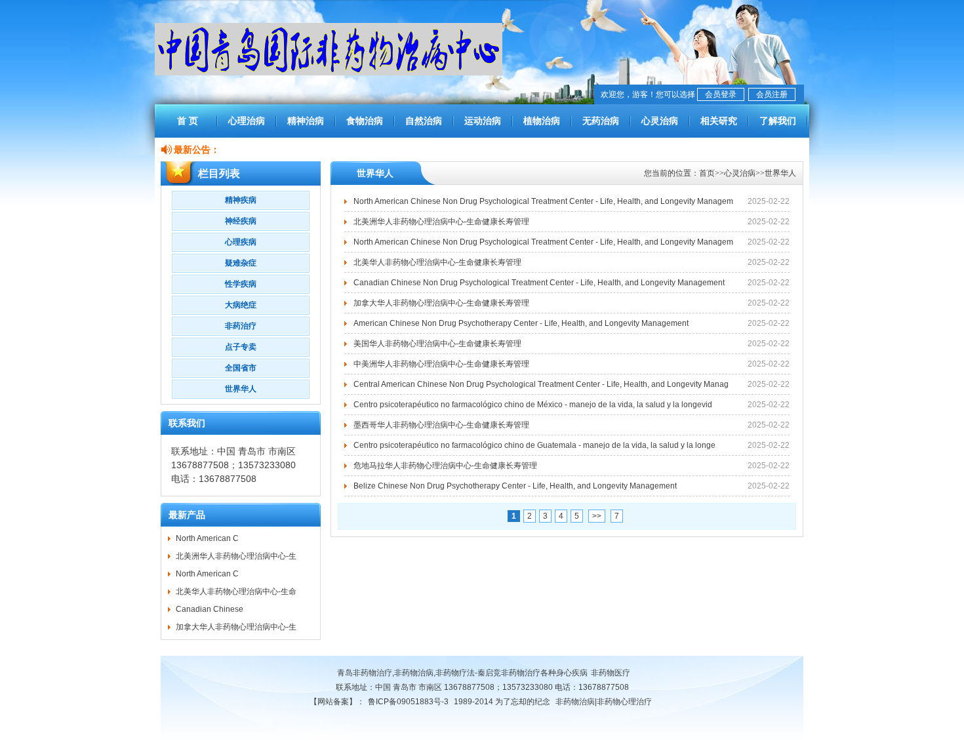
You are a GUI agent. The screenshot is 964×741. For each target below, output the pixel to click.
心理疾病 (240, 242)
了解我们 (777, 120)
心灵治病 (659, 120)
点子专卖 (240, 346)
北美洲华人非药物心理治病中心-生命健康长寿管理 (441, 221)
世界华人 (240, 388)
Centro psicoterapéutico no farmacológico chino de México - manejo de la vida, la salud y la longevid (532, 404)
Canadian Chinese (209, 609)
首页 (707, 173)
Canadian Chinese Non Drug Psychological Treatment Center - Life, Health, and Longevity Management (539, 282)
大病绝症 (240, 305)
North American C (207, 538)
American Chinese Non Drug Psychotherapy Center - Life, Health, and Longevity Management (521, 323)
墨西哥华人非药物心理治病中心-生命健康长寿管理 (441, 425)
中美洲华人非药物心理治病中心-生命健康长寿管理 (441, 364)
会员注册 (772, 94)
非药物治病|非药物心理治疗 (603, 701)
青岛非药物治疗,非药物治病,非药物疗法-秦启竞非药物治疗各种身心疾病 (462, 672)
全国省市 (240, 367)
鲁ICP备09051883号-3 (408, 701)
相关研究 (718, 120)
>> (596, 516)
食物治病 (364, 120)
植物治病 (541, 120)
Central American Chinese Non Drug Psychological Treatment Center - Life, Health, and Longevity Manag (541, 384)
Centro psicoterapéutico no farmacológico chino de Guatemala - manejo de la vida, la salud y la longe (534, 445)
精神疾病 (240, 200)
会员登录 (720, 94)
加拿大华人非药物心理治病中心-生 (236, 626)
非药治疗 (240, 325)
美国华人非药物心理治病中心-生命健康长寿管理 (437, 343)
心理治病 (246, 120)
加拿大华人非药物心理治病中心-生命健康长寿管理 (441, 303)
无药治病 (600, 120)
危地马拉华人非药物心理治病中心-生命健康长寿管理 (445, 465)
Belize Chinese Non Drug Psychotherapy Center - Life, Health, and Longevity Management (515, 486)
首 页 (187, 120)
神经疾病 (240, 221)
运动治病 (482, 120)
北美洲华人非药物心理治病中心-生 (236, 556)
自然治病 (423, 120)
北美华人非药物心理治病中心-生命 (236, 591)
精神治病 (305, 120)
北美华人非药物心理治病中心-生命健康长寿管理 (437, 262)
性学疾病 (240, 284)
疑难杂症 (240, 263)
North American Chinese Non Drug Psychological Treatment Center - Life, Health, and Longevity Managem (543, 201)
